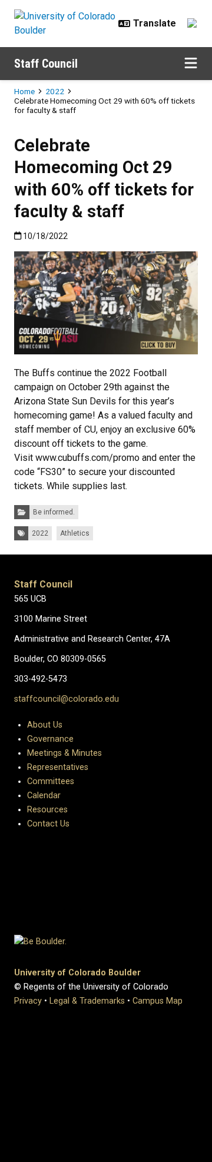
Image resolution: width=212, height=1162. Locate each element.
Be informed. (54, 512)
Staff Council (46, 64)
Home (24, 91)
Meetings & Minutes (64, 753)
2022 (54, 91)
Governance (50, 739)
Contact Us (48, 824)
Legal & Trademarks (87, 1001)
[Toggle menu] (191, 63)
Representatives (57, 767)
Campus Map (157, 1001)
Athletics (75, 533)
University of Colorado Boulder (77, 973)
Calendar (44, 796)
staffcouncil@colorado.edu (66, 699)
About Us (44, 725)
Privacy (28, 1001)
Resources (47, 810)
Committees (50, 781)
